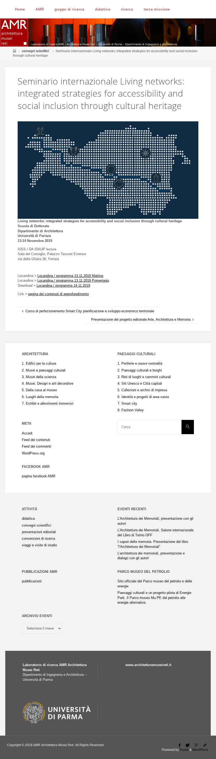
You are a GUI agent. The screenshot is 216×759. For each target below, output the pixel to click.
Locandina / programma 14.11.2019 (63, 285)
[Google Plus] (196, 745)
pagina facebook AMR (38, 476)
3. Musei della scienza (39, 377)
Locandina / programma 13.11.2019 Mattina (70, 276)
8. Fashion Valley (130, 410)
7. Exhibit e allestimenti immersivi (47, 403)
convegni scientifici (35, 51)
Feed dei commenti (36, 446)
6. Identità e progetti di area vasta (143, 397)
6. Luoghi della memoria (40, 397)
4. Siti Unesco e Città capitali (139, 383)
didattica (102, 9)
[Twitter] (187, 745)
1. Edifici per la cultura (39, 363)
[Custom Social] (205, 745)
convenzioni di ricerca (38, 538)
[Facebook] (179, 745)
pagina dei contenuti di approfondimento (58, 294)
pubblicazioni (32, 581)
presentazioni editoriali (39, 532)
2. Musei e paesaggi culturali (44, 370)
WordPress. (200, 750)
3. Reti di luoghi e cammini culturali (144, 377)
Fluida (184, 750)
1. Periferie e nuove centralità (139, 363)
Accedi (27, 433)
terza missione (157, 9)
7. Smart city (127, 403)
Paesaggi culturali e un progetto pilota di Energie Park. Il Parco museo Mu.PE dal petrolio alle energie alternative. (154, 597)
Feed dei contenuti (36, 440)
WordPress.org (33, 453)
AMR (40, 9)
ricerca (127, 9)
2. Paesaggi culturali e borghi (139, 370)
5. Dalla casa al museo (39, 390)
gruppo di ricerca (69, 9)
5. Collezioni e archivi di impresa (142, 390)
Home (20, 9)
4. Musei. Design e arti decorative (47, 383)
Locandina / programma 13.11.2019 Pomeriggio (73, 280)
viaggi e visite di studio (39, 545)
